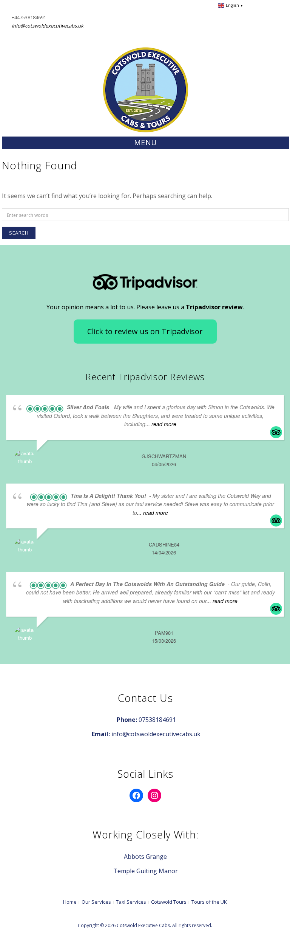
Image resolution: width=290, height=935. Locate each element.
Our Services (96, 901)
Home (70, 901)
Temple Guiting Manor (145, 871)
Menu (145, 142)
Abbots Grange (145, 856)
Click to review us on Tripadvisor (145, 331)
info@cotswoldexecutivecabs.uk (47, 25)
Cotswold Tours (169, 901)
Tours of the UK (209, 901)
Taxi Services (131, 901)
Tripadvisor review (214, 307)
